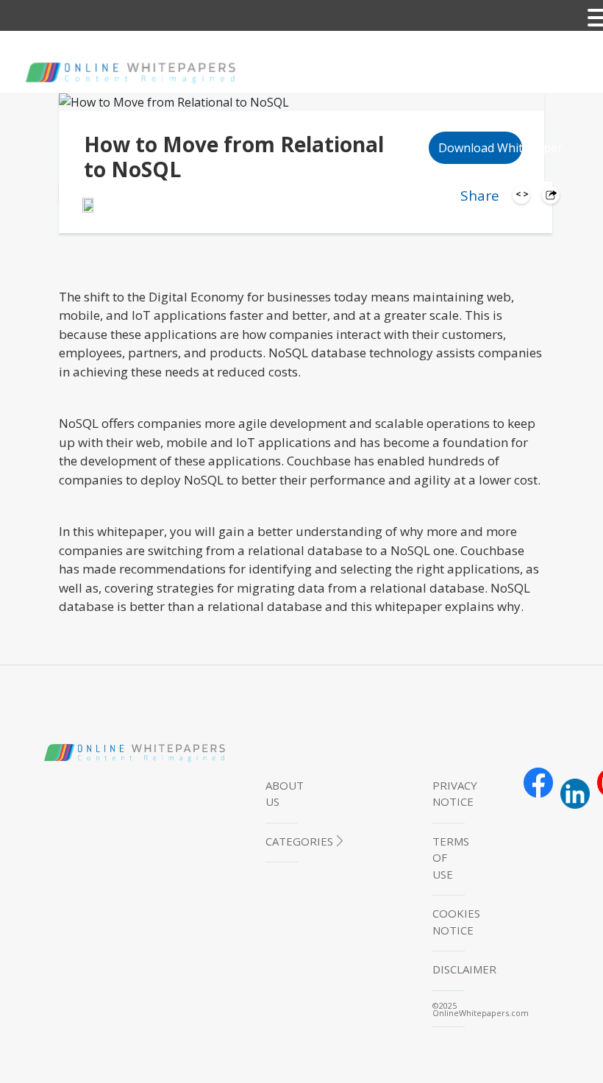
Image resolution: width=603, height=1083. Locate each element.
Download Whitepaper (480, 148)
